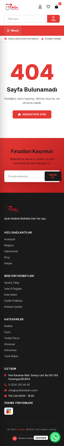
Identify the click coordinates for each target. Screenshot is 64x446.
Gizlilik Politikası (13, 300)
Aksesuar (9, 344)
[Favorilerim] (48, 7)
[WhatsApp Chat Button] (55, 437)
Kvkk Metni (10, 294)
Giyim (7, 332)
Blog (7, 257)
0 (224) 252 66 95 (19, 384)
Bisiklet (8, 326)
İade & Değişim (13, 288)
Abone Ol (53, 176)
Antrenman (10, 350)
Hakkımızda (11, 251)
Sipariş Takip (11, 282)
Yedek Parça (11, 338)
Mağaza (9, 245)
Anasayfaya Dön (34, 114)
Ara (53, 20)
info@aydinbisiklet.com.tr (23, 390)
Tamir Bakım (11, 356)
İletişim (8, 263)
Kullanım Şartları (13, 306)
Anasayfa (9, 239)
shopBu (21, 429)
